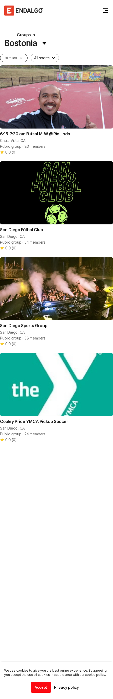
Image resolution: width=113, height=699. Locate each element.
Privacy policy (66, 687)
